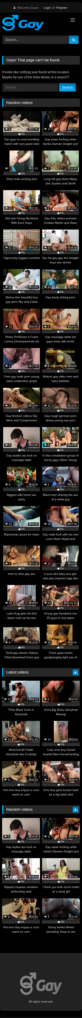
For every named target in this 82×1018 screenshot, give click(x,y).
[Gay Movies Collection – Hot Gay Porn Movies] (33, 23)
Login (47, 7)
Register (61, 7)
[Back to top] (69, 1005)
